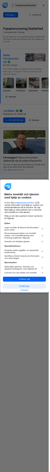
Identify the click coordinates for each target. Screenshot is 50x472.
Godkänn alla (24, 279)
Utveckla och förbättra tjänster (17, 242)
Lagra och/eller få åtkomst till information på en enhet (21, 228)
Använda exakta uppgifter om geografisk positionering (21, 251)
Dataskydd (24, 290)
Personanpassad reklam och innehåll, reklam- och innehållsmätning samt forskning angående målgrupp (20, 235)
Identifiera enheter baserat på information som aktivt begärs (21, 257)
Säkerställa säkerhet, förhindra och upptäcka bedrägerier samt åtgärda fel (20, 268)
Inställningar (24, 286)
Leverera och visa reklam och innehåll (20, 273)
